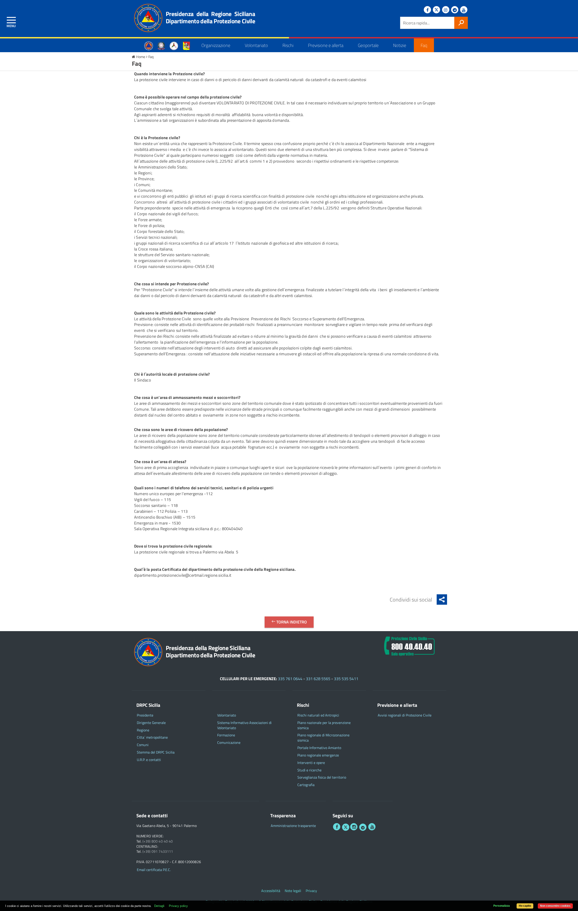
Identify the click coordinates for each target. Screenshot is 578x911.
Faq (424, 45)
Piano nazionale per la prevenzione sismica (324, 725)
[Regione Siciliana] (186, 45)
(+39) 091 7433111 (157, 851)
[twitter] (345, 827)
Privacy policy (178, 906)
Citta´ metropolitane (152, 737)
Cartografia (306, 784)
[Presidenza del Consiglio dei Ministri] (161, 45)
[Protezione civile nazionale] (173, 45)
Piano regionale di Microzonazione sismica (323, 738)
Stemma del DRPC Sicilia (156, 752)
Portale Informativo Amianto (319, 747)
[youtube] (371, 826)
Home (140, 56)
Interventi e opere (311, 762)
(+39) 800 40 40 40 (157, 841)
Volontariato (256, 45)
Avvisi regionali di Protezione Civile (404, 715)
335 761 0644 (290, 679)
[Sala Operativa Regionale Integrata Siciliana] (409, 645)
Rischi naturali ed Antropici (318, 715)
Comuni (143, 744)
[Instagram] (445, 9)
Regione (143, 730)
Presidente (145, 715)
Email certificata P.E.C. (154, 869)
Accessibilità (270, 890)
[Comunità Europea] (148, 45)
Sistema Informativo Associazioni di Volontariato (244, 725)
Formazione (226, 735)
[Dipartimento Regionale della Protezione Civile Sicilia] (146, 18)
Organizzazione (215, 45)
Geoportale (368, 45)
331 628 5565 (318, 679)
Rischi (288, 45)
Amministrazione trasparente (293, 825)
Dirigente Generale (151, 722)
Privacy (311, 890)
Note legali (293, 890)
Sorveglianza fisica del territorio (321, 777)
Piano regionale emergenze (318, 755)
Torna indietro (291, 622)
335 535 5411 (346, 679)
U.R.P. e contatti (149, 759)
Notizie (399, 45)
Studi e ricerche (309, 770)
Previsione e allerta (325, 45)
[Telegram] (454, 9)
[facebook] (336, 826)
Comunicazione (228, 742)
